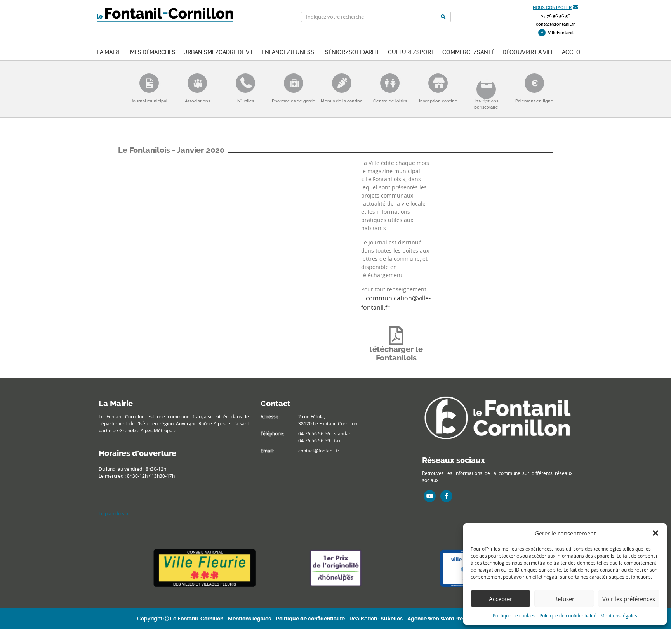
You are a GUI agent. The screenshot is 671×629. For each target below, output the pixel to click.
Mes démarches (153, 51)
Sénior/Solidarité (352, 51)
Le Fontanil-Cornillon (196, 618)
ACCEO (571, 51)
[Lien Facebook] (446, 496)
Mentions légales (618, 615)
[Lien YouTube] (430, 496)
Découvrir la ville (529, 51)
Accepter (500, 599)
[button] (655, 533)
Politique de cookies (514, 615)
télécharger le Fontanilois (396, 353)
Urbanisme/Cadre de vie (218, 51)
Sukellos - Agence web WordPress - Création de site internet (457, 618)
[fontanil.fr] (497, 417)
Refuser (564, 599)
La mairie (109, 51)
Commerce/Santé (468, 51)
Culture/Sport (411, 51)
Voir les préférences (628, 599)
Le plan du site (114, 513)
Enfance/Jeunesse (289, 51)
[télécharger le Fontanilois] (396, 335)
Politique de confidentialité (567, 615)
